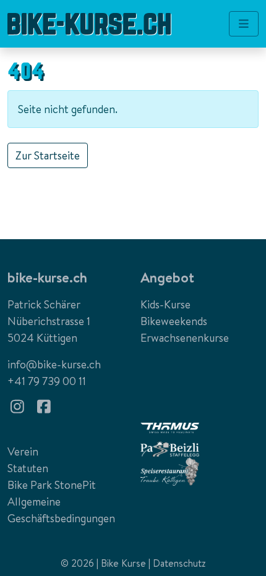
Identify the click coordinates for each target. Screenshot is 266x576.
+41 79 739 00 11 (46, 381)
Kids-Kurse (165, 304)
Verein (22, 451)
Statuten (27, 468)
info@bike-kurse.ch (54, 364)
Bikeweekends (173, 321)
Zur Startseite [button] (47, 155)
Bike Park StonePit (51, 485)
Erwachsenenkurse (184, 337)
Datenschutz (179, 563)
